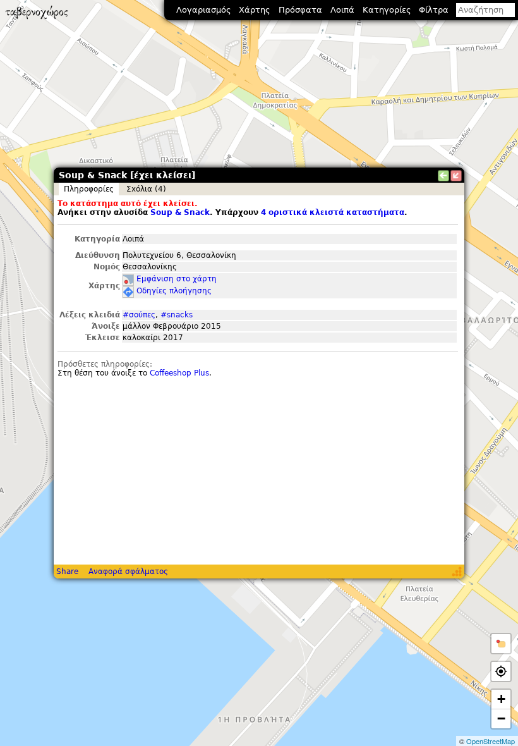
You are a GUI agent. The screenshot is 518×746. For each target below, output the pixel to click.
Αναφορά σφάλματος (128, 571)
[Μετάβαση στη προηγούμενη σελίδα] (443, 175)
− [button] (501, 718)
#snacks (176, 314)
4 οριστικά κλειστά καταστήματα (332, 212)
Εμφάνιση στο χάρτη (176, 278)
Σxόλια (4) (146, 189)
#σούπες (139, 314)
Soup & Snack (180, 212)
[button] (500, 643)
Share (67, 571)
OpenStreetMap (490, 741)
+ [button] (501, 699)
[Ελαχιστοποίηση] (456, 175)
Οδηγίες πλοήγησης (174, 290)
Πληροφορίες (89, 189)
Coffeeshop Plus (179, 373)
